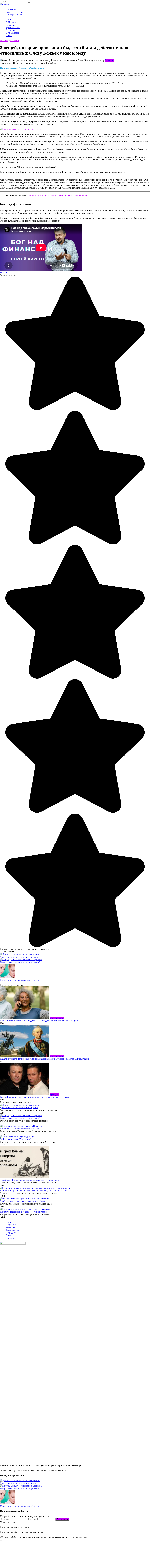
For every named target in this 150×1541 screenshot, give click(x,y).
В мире (9, 19)
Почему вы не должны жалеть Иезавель (20, 980)
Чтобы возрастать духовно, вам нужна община (23, 1201)
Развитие (10, 25)
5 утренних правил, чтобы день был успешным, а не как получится (33, 1190)
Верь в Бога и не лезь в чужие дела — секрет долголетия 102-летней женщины (39, 1020)
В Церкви (11, 22)
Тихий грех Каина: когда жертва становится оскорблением (29, 1180)
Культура (10, 30)
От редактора (12, 33)
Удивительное (13, 27)
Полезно (10, 1238)
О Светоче (11, 9)
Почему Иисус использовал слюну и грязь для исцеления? (58, 195)
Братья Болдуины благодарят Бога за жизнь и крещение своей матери (35, 1097)
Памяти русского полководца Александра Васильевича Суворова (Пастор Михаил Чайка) (45, 1059)
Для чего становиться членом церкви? (19, 957)
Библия (3, 272)
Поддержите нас (14, 14)
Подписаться (62, 1519)
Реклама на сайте (14, 12)
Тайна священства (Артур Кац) (15, 1139)
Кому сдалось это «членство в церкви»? (20, 962)
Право (9, 35)
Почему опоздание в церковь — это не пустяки (23, 1212)
